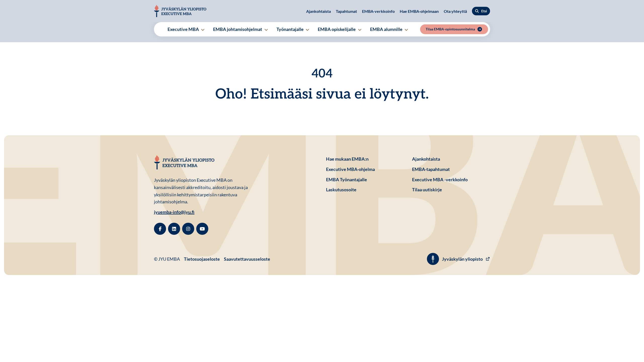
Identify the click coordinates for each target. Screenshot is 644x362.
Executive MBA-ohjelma (350, 169)
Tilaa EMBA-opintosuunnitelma (450, 29)
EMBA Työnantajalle (346, 179)
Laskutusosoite (365, 189)
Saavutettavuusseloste (247, 259)
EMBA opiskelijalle (337, 29)
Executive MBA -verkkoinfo (440, 179)
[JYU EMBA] (180, 11)
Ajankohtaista (318, 11)
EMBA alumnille (386, 29)
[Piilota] (202, 29)
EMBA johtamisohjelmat (238, 29)
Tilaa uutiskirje (427, 189)
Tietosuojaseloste (202, 259)
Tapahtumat (346, 11)
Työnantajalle (290, 29)
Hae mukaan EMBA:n (347, 159)
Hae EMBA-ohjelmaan (419, 11)
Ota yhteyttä (455, 11)
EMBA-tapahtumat (431, 169)
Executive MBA (184, 29)
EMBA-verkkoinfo (378, 11)
